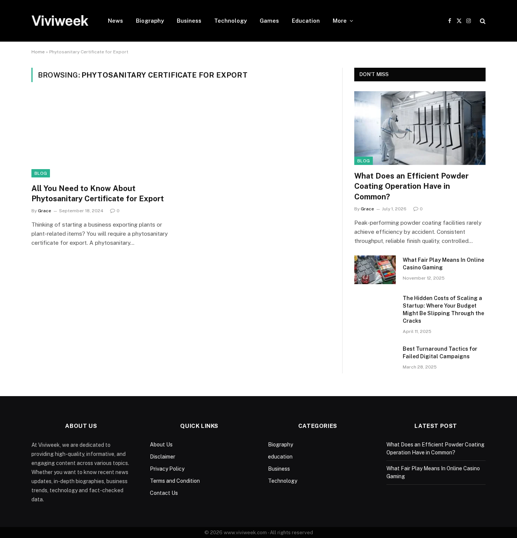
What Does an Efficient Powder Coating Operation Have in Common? (411, 186)
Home (38, 51)
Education (306, 20)
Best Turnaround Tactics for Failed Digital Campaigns (440, 352)
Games (269, 20)
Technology (230, 20)
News (115, 20)
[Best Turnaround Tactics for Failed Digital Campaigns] (375, 358)
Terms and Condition (175, 481)
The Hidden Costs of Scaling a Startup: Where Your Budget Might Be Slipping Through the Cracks (443, 309)
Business (189, 20)
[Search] (482, 21)
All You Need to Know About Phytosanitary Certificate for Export (97, 193)
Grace (44, 210)
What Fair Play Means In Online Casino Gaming (443, 264)
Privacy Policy (167, 469)
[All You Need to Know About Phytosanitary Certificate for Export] (102, 137)
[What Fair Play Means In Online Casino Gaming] (375, 269)
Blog (40, 173)
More (340, 20)
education (280, 457)
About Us (161, 445)
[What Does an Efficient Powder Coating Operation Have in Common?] (420, 128)
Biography (150, 20)
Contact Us (164, 493)
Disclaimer (162, 457)
